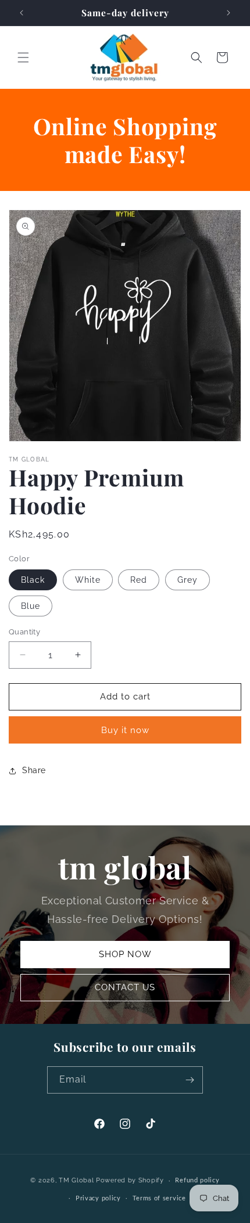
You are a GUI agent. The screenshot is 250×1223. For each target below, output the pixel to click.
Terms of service (159, 1198)
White (88, 580)
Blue (30, 606)
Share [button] (34, 770)
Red (138, 580)
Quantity (24, 631)
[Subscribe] (189, 1080)
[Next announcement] (228, 13)
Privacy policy (98, 1198)
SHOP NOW (125, 954)
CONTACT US (125, 987)
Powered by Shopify (130, 1180)
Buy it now (125, 730)
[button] (23, 57)
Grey (187, 580)
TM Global (76, 1180)
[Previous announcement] (21, 13)
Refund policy (197, 1180)
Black (33, 580)
